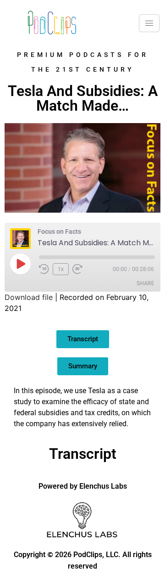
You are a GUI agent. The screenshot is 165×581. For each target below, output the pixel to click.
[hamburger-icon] (149, 23)
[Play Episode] (20, 264)
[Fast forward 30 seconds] (79, 269)
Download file (29, 297)
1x (61, 269)
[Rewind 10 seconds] (44, 269)
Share (145, 283)
